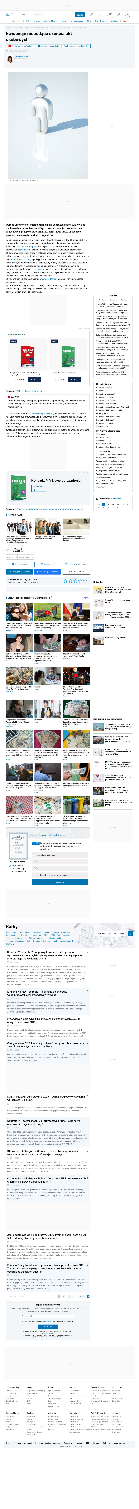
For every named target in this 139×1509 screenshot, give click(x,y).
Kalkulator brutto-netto (104, 397)
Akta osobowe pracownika (29, 391)
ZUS (29, 941)
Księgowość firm (12, 1387)
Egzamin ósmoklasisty (34, 1432)
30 (127, 504)
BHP (46, 935)
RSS (87, 1443)
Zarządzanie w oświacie (35, 1427)
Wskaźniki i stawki (98, 1413)
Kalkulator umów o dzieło (106, 404)
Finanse (114, 1396)
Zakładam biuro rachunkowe (100, 1390)
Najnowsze (113, 300)
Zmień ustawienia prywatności (47, 1443)
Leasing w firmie (75, 1401)
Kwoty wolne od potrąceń (106, 458)
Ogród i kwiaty (117, 1401)
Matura (29, 1429)
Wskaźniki (104, 451)
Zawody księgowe (12, 1401)
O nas (8, 1443)
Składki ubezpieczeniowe (99, 1422)
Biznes (37, 21)
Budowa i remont (117, 1398)
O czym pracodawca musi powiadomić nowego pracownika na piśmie (50, 509)
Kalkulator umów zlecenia (106, 400)
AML (92, 1403)
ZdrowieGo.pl (116, 1416)
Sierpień (117, 498)
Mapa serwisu (119, 1443)
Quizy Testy (100, 487)
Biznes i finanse (75, 1390)
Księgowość (16, 21)
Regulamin (68, 1443)
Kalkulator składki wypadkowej (108, 417)
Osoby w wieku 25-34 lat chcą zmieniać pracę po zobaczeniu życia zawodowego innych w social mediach (111, 318)
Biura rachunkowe (98, 1387)
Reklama (106, 1443)
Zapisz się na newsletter (79, 564)
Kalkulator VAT (74, 1422)
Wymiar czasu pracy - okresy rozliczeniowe (112, 474)
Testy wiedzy (31, 1435)
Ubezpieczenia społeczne (31, 935)
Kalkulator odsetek (76, 1424)
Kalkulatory (105, 384)
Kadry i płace (10, 1427)
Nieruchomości (101, 21)
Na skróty (115, 1413)
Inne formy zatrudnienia (15, 941)
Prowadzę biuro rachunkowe (100, 1393)
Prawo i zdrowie (53, 1406)
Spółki (72, 1393)
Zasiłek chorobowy (103, 477)
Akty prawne (53, 1413)
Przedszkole (31, 1416)
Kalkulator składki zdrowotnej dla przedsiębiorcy (109, 411)
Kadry (28, 21)
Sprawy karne (53, 1393)
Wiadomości (11, 932)
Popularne (102, 300)
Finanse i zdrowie (76, 1403)
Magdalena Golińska (22, 56)
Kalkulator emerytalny (104, 423)
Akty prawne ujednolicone (57, 1427)
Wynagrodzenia (102, 440)
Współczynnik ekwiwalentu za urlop (110, 461)
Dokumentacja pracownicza (44, 27)
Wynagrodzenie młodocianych (108, 471)
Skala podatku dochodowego (101, 1429)
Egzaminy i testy (32, 1424)
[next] (88, 1296)
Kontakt (96, 1443)
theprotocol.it (116, 1429)
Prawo (63, 21)
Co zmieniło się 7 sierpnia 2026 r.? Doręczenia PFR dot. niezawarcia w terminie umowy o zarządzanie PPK (113, 342)
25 (103, 504)
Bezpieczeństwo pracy (42, 941)
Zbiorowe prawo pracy (37, 938)
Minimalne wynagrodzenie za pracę (110, 464)
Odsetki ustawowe (97, 1427)
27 (113, 504)
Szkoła (29, 1419)
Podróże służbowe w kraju (100, 1416)
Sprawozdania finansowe (99, 1401)
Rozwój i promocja (12, 1424)
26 (108, 504)
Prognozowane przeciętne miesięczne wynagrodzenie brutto (111, 482)
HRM (53, 935)
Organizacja (10, 1416)
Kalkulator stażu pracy (77, 1427)
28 (118, 504)
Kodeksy (51, 1429)
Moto (89, 21)
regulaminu (48, 1321)
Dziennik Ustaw (53, 1416)
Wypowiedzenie (12, 935)
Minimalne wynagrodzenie (100, 1419)
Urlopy (47, 932)
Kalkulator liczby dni (104, 387)
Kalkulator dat (101, 391)
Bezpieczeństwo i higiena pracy (108, 447)
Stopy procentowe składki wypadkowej (111, 455)
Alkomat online (102, 426)
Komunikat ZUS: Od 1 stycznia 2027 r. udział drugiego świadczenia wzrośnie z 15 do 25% (113, 324)
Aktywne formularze (110, 430)
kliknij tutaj (60, 1337)
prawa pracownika (26, 557)
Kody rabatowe (117, 1422)
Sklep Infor (52, 1403)
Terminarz (105, 498)
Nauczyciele (31, 1422)
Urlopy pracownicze (104, 444)
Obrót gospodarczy (12, 1396)
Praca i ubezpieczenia (77, 1396)
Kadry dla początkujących (63, 941)
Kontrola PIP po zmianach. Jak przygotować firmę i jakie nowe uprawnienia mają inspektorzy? (113, 330)
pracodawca (24, 250)
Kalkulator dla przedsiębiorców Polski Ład (112, 407)
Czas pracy (100, 434)
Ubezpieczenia (55, 938)
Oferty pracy (10, 944)
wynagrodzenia (48, 279)
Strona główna (11, 27)
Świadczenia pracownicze (62, 932)
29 (123, 504)
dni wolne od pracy (22, 259)
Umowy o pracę (102, 437)
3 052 (82, 1296)
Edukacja (114, 21)
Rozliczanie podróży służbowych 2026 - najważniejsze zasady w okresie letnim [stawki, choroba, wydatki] (111, 373)
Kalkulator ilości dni (76, 1419)
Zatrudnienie (28, 27)
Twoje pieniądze (76, 21)
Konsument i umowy (55, 1396)
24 (99, 504)
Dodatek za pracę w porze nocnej (109, 467)
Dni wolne (98, 581)
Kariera (79, 1443)
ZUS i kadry (10, 1398)
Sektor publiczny (50, 21)
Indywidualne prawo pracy (16, 938)
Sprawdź (38, 488)
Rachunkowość (11, 1393)
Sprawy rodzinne (54, 1390)
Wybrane (124, 300)
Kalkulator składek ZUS (105, 420)
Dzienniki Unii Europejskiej (57, 1424)
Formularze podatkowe (120, 1427)
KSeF (125, 21)
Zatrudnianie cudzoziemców (107, 718)
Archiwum (115, 1419)
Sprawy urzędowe (54, 1398)
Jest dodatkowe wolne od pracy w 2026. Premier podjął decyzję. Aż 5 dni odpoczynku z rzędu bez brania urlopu (113, 348)
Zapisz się (48, 1327)
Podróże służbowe (97, 1424)
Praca (50, 1401)
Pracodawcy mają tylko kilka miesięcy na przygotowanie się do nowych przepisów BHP (111, 311)
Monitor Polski (53, 1419)
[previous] (59, 1296)
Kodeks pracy (23, 932)
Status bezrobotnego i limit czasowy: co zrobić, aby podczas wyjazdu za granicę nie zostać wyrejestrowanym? (112, 336)
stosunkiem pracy (29, 246)
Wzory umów (116, 1424)
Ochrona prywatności (23, 1443)
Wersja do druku (21, 564)
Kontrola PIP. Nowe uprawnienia (55, 480)
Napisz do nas (49, 564)
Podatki (8, 1390)
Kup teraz (34, 380)
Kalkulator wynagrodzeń (105, 394)
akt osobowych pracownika (40, 413)
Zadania (9, 1422)
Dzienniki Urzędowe (55, 1422)
